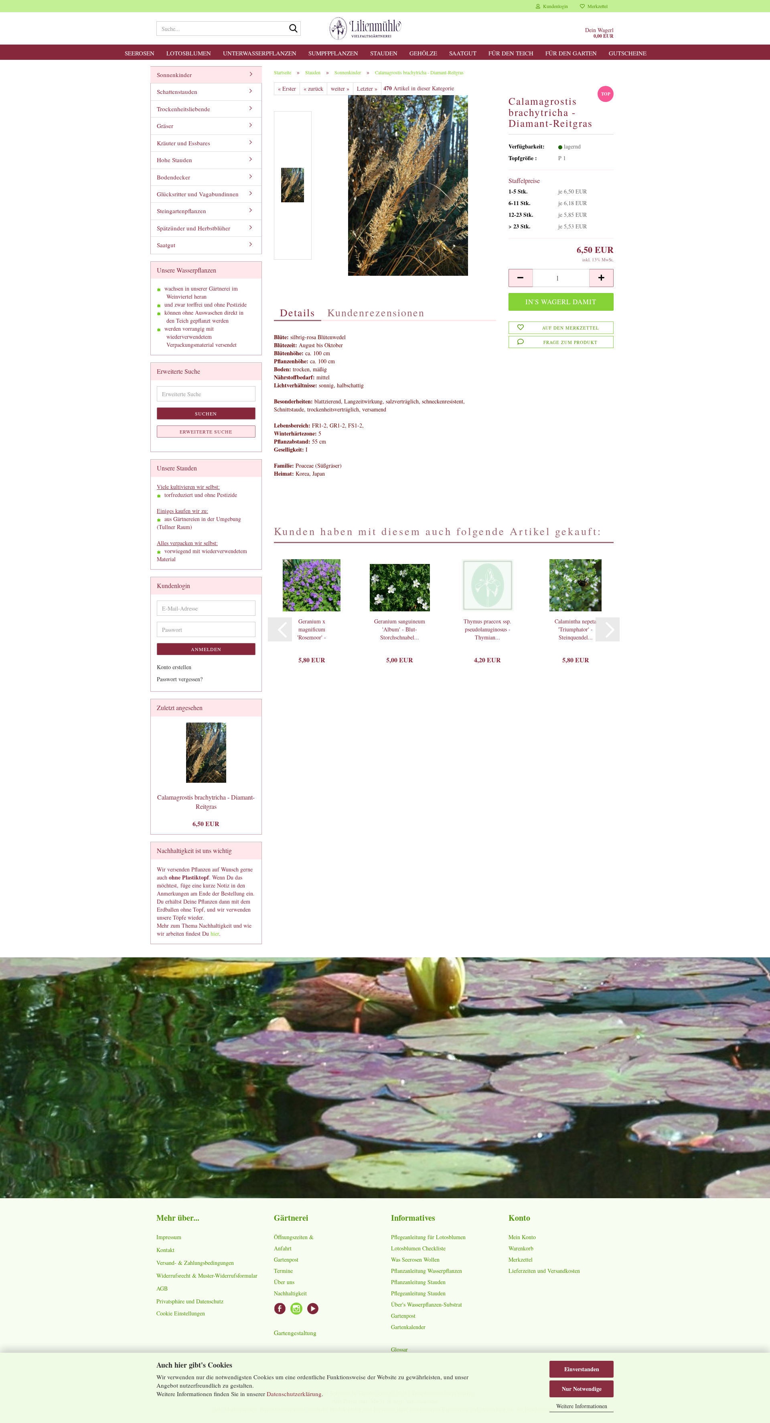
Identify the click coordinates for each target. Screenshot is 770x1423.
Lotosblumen (188, 53)
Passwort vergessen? (180, 679)
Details (298, 312)
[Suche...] (293, 29)
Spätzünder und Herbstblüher (193, 228)
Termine (283, 1270)
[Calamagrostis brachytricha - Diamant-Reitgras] (408, 184)
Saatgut (462, 53)
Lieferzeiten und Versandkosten (544, 1270)
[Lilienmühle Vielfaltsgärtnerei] (365, 28)
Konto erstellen (174, 667)
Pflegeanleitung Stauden (418, 1293)
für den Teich (510, 53)
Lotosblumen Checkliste (418, 1248)
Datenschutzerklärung (294, 1394)
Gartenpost (286, 1259)
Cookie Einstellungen (180, 1313)
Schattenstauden (177, 92)
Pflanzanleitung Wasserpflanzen (426, 1270)
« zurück (313, 88)
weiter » (340, 88)
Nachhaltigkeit (290, 1293)
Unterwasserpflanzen (259, 53)
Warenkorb (521, 1248)
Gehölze (423, 53)
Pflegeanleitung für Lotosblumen (428, 1237)
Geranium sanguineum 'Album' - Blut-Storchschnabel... (399, 629)
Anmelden (206, 649)
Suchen (206, 413)
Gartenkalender (408, 1327)
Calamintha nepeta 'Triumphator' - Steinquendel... (575, 629)
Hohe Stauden (174, 160)
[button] (521, 278)
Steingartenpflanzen (181, 211)
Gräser (165, 126)
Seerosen (139, 53)
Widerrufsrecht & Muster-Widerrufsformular (206, 1275)
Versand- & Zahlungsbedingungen (195, 1262)
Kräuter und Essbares (183, 143)
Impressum (168, 1237)
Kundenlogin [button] (554, 6)
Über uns (284, 1282)
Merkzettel (596, 6)
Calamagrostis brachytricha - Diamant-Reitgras (206, 801)
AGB (162, 1288)
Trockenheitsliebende (183, 109)
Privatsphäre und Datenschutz (189, 1301)
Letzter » (367, 88)
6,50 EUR (205, 823)
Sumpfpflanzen (333, 53)
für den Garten (571, 53)
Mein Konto (522, 1237)
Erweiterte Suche (206, 431)
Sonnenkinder (174, 75)
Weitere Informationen (581, 1406)
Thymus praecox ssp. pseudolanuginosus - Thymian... (487, 629)
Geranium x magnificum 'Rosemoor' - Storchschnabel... (311, 629)
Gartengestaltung (295, 1333)
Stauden (383, 53)
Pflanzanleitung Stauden (418, 1282)
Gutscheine (627, 53)
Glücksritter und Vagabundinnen (198, 194)
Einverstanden (581, 1369)
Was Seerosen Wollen (415, 1259)
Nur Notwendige (582, 1388)
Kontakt (165, 1250)
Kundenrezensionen (376, 312)
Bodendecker (173, 177)
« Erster (287, 88)
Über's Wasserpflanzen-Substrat (426, 1304)
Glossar (399, 1349)
